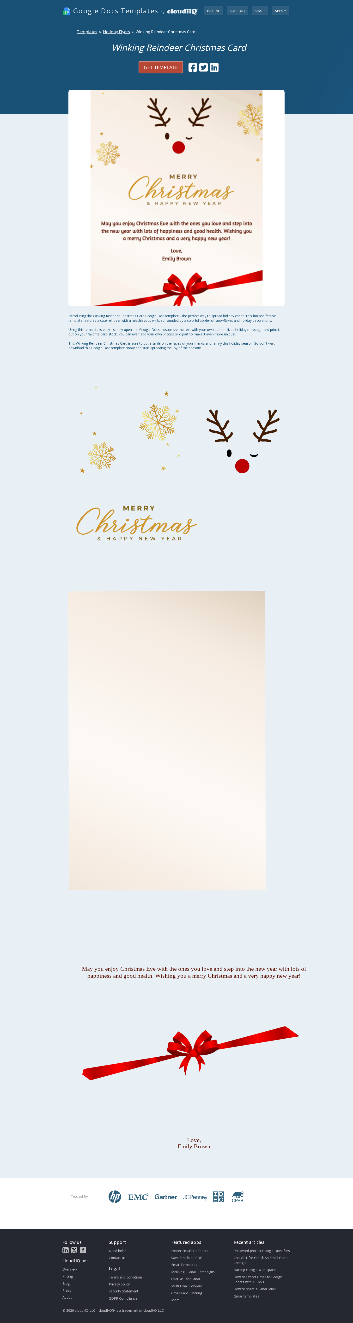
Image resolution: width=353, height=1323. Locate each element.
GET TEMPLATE (161, 67)
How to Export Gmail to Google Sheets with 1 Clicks (258, 1279)
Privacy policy (119, 1284)
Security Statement (123, 1291)
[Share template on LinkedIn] (214, 67)
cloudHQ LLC (153, 1310)
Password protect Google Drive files (262, 1250)
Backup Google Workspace (255, 1269)
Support (237, 10)
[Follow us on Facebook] (83, 1250)
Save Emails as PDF (186, 1257)
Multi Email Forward (186, 1286)
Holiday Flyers (116, 31)
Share (260, 10)
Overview (69, 1269)
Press (66, 1290)
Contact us (117, 1257)
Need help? (117, 1250)
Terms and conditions (126, 1277)
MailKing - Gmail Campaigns (193, 1272)
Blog (66, 1283)
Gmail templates (246, 1296)
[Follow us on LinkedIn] (65, 1250)
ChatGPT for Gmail (186, 1279)
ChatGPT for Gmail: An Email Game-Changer (262, 1260)
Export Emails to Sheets (189, 1250)
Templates (87, 31)
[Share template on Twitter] (203, 67)
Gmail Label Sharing (186, 1293)
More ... (177, 1300)
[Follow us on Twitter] (74, 1250)
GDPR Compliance (123, 1298)
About (67, 1297)
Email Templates (184, 1264)
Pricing (213, 10)
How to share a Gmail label (255, 1289)
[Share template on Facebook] (193, 67)
